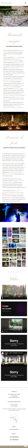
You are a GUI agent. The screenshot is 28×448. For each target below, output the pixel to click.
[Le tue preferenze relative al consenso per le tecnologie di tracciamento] (25, 445)
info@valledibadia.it (14, 429)
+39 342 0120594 (14, 406)
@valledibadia (15, 437)
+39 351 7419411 (14, 404)
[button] (4, 232)
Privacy (17, 446)
